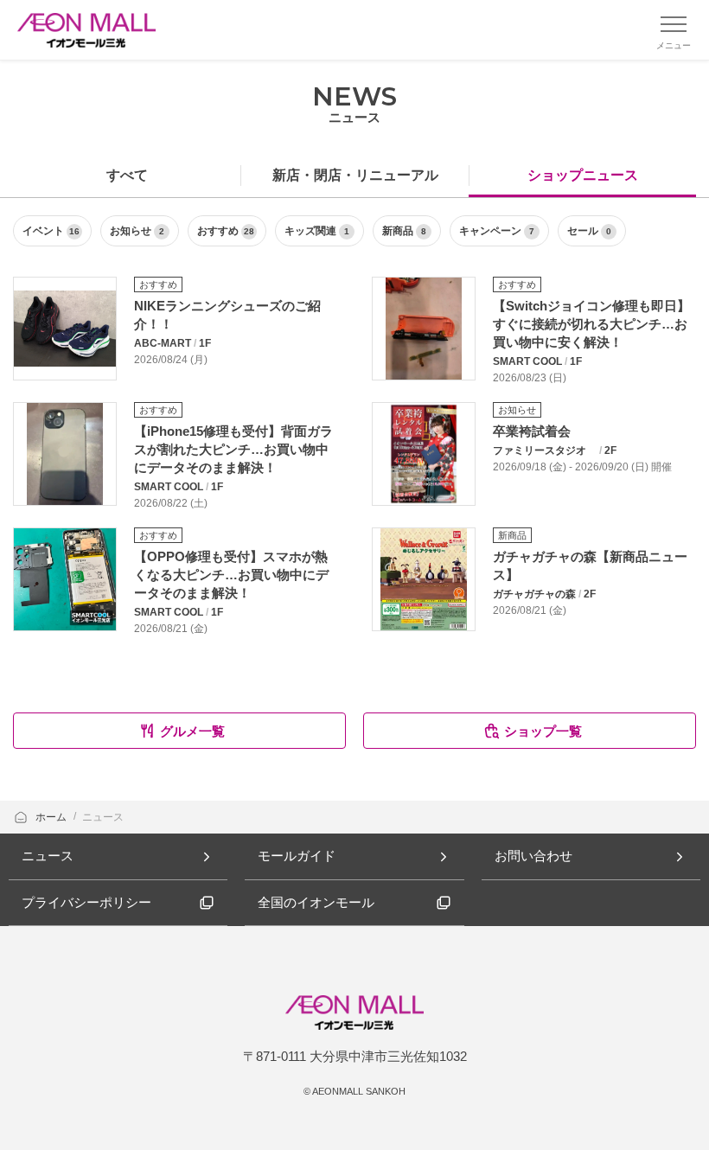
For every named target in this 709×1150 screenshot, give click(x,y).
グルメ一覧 (192, 731)
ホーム (52, 817)
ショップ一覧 (543, 731)
